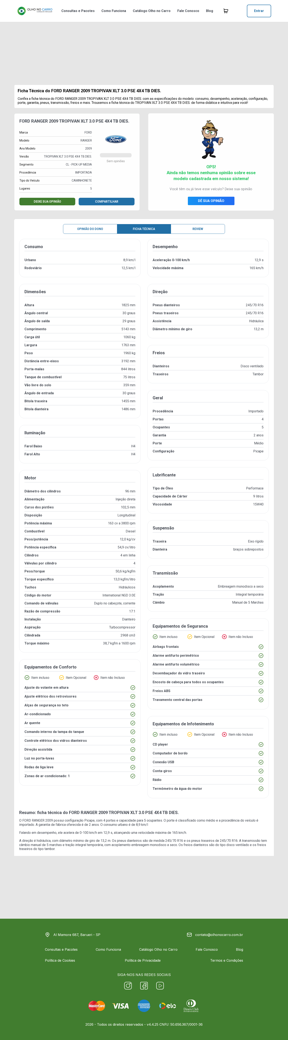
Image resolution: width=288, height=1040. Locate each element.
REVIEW (197, 229)
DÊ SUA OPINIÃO (211, 201)
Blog (209, 11)
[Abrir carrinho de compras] (226, 11)
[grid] (144, 522)
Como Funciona (113, 11)
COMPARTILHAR (106, 201)
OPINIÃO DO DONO (90, 229)
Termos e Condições (226, 960)
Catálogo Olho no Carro (152, 11)
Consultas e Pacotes (78, 11)
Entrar (259, 11)
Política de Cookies (60, 960)
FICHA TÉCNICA (144, 229)
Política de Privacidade (143, 960)
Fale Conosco (188, 11)
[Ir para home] (35, 11)
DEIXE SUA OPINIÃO (47, 201)
